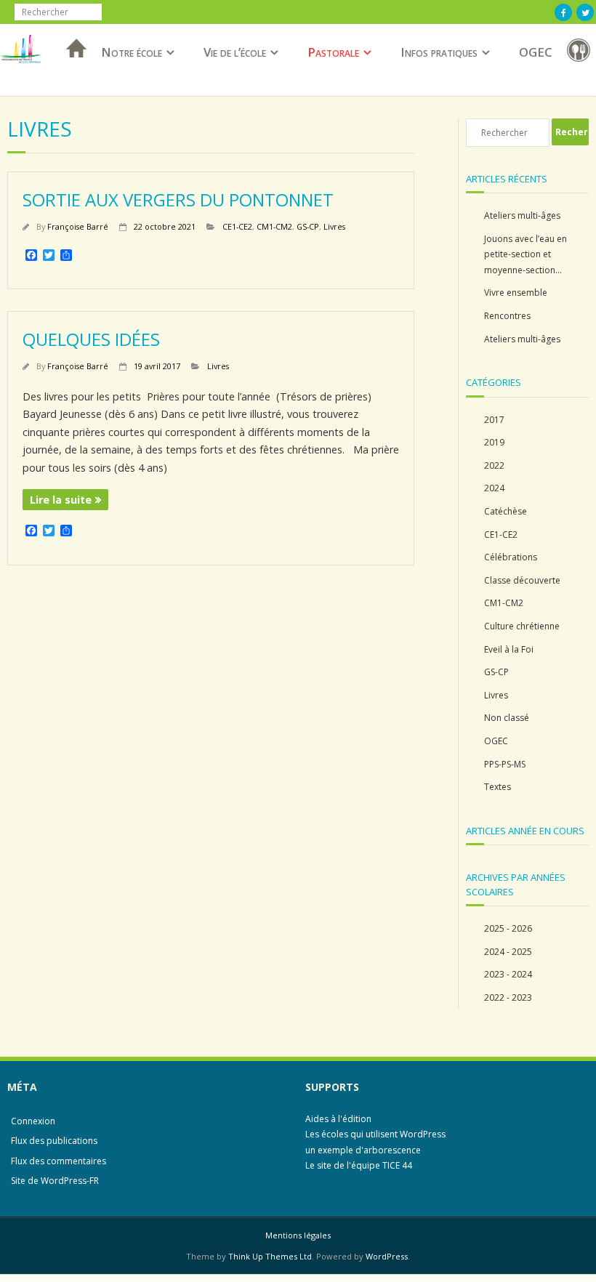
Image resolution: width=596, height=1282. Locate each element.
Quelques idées (91, 339)
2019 (494, 442)
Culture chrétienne (522, 626)
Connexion (33, 1121)
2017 (494, 420)
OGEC (535, 52)
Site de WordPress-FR (55, 1180)
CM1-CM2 (274, 226)
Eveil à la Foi (508, 649)
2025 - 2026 (508, 928)
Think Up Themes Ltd (270, 1256)
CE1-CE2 (237, 226)
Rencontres (507, 316)
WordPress (387, 1256)
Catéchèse (505, 511)
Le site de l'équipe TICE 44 (358, 1165)
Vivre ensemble (515, 292)
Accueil (71, 67)
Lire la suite (61, 500)
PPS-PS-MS (504, 764)
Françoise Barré (77, 226)
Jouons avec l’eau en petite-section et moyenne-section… (525, 254)
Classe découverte (522, 580)
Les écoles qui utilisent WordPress (375, 1134)
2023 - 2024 (508, 974)
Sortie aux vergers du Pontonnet (178, 199)
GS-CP (308, 226)
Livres (334, 226)
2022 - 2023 (508, 997)
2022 (494, 465)
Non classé (506, 717)
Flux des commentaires (58, 1161)
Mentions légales (298, 1235)
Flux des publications (54, 1140)
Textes (497, 787)
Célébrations (510, 557)
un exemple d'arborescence (363, 1150)
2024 (494, 488)
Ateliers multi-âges (522, 215)
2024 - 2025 (508, 952)
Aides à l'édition (338, 1119)
